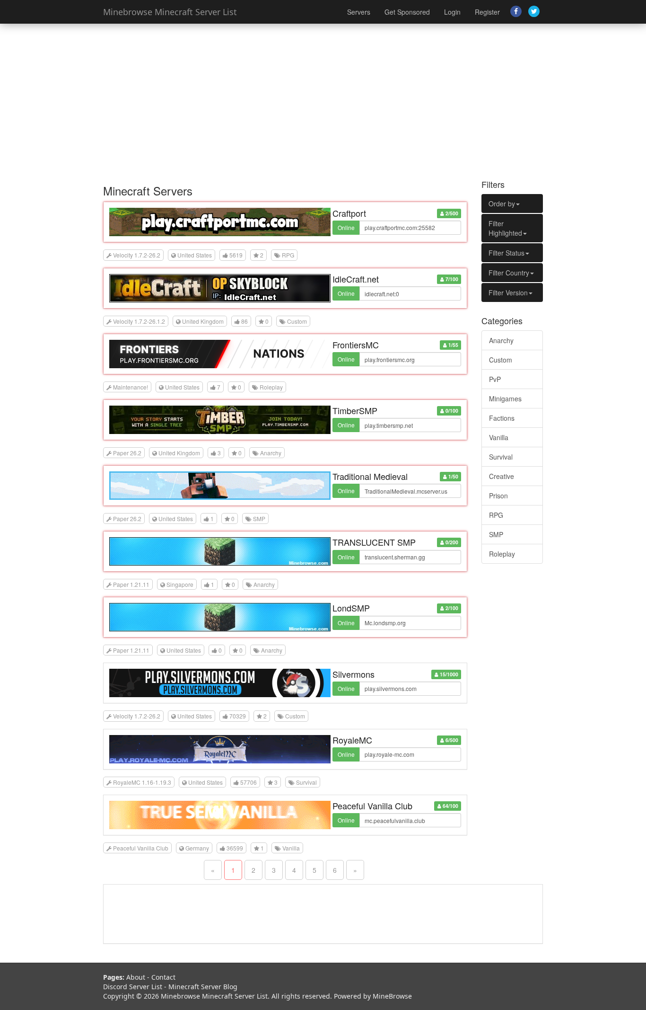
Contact (163, 977)
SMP (496, 534)
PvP (495, 379)
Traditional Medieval (370, 476)
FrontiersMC (355, 344)
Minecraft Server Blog (202, 986)
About (135, 977)
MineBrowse (392, 996)
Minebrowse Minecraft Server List (170, 12)
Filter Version (508, 292)
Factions (502, 418)
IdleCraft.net (355, 279)
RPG (496, 515)
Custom (500, 359)
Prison (498, 495)
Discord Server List (132, 986)
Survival (501, 456)
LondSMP (351, 608)
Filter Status (506, 252)
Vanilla (498, 437)
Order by (502, 203)
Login (452, 12)
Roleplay (502, 553)
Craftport (349, 213)
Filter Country (509, 272)
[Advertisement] (323, 99)
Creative (501, 476)
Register (487, 12)
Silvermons (353, 674)
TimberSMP (354, 410)
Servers (358, 12)
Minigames (505, 398)
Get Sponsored (407, 12)
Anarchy (501, 340)
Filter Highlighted (505, 228)
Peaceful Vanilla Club (372, 805)
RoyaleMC (352, 740)
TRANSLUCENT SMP (374, 542)
